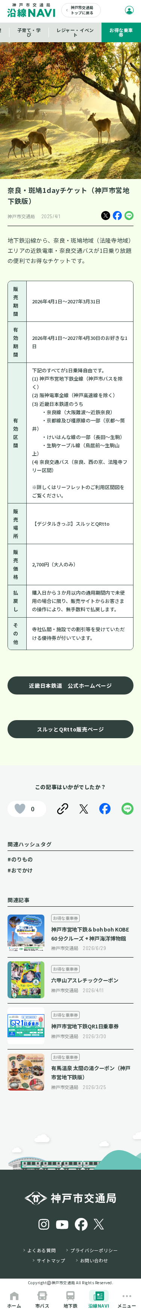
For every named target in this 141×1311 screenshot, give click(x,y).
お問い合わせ (94, 1260)
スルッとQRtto (92, 523)
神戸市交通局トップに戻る (82, 10)
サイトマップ (51, 1260)
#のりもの (20, 859)
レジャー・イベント (75, 32)
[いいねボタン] (20, 808)
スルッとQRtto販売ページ (70, 729)
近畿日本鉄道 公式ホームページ (70, 685)
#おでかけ (20, 870)
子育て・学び (29, 32)
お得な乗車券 (121, 32)
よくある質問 (41, 1250)
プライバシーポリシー (94, 1250)
